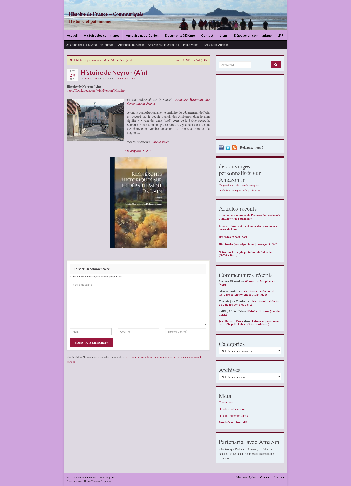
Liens (224, 35)
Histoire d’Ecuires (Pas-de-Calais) (250, 312)
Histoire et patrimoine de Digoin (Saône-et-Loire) (249, 302)
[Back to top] (342, 477)
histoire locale (128, 78)
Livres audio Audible (215, 44)
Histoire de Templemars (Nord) (247, 283)
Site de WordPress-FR (233, 422)
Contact (207, 35)
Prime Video (190, 44)
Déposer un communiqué (253, 35)
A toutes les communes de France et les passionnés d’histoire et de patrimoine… (249, 217)
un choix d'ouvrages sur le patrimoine (239, 190)
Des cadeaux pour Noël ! (234, 237)
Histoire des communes (101, 35)
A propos (279, 477)
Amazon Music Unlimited (163, 44)
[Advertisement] (250, 106)
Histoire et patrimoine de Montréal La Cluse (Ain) (103, 60)
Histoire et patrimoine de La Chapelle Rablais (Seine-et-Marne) (249, 322)
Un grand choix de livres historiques (239, 185)
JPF (280, 35)
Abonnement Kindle (131, 44)
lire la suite (160, 141)
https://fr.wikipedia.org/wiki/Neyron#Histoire (96, 90)
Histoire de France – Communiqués (106, 14)
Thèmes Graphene (101, 481)
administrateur (91, 78)
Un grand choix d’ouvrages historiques (90, 44)
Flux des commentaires (233, 415)
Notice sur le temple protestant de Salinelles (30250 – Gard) (245, 253)
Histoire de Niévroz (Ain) (187, 60)
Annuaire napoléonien (142, 35)
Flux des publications (232, 409)
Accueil (72, 35)
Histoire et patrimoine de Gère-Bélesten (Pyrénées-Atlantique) (247, 293)
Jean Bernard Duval (231, 321)
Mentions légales (246, 477)
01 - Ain (117, 78)
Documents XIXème (180, 35)
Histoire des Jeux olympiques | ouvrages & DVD (248, 244)
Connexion (226, 402)
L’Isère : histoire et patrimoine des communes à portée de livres (248, 227)
